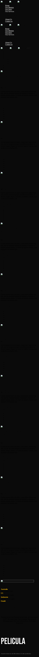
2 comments (6, 103)
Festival (3, 238)
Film (2, 86)
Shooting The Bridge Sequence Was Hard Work (18, 382)
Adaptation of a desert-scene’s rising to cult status (17, 331)
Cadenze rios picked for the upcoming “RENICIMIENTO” (18, 280)
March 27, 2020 (6, 236)
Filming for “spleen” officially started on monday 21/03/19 (17, 230)
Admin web (7, 88)
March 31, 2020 (6, 84)
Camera (3, 441)
